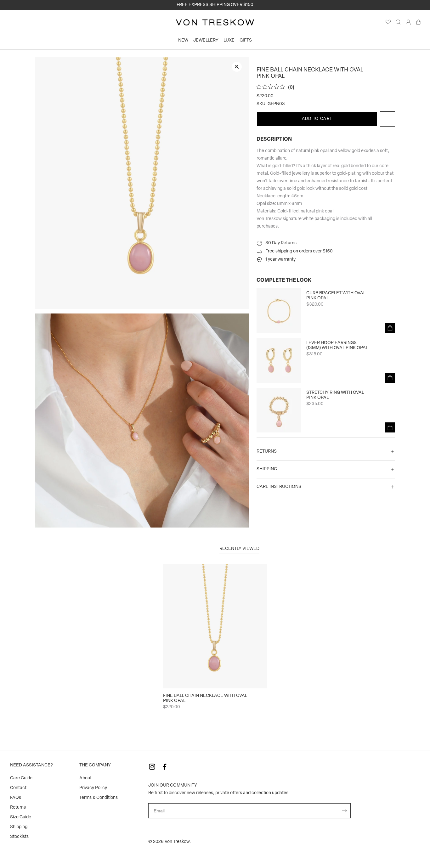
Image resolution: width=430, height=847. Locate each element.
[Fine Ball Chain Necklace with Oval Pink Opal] (215, 626)
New (183, 40)
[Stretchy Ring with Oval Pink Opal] (279, 410)
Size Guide (20, 817)
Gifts (246, 40)
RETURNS (267, 451)
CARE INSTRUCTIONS (279, 486)
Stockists (19, 836)
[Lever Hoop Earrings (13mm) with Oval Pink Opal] (279, 360)
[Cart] (418, 24)
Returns (18, 807)
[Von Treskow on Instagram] (152, 767)
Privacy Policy (93, 788)
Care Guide (21, 778)
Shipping (18, 827)
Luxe (229, 40)
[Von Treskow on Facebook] (164, 767)
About (85, 778)
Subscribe (344, 810)
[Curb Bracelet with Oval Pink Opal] (279, 310)
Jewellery (205, 40)
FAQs (15, 797)
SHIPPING (267, 469)
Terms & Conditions (98, 797)
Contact (18, 788)
